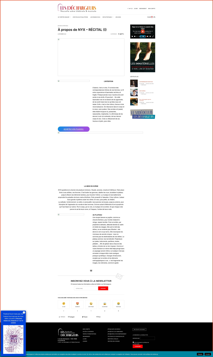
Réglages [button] (200, 354)
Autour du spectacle (63, 25)
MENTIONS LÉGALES (113, 338)
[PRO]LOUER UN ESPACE (114, 329)
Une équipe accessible (139, 329)
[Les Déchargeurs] (77, 8)
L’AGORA (85, 341)
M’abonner (103, 288)
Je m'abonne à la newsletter (140, 335)
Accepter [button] (208, 354)
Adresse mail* (136, 338)
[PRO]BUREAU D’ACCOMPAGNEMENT (117, 334)
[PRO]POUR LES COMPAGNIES (115, 331)
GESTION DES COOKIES (114, 341)
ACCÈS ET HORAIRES (88, 331)
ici (157, 354)
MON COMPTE (151, 8)
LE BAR (136, 8)
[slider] (136, 36)
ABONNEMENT (143, 8)
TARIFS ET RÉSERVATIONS (89, 334)
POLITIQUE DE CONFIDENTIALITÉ (116, 336)
